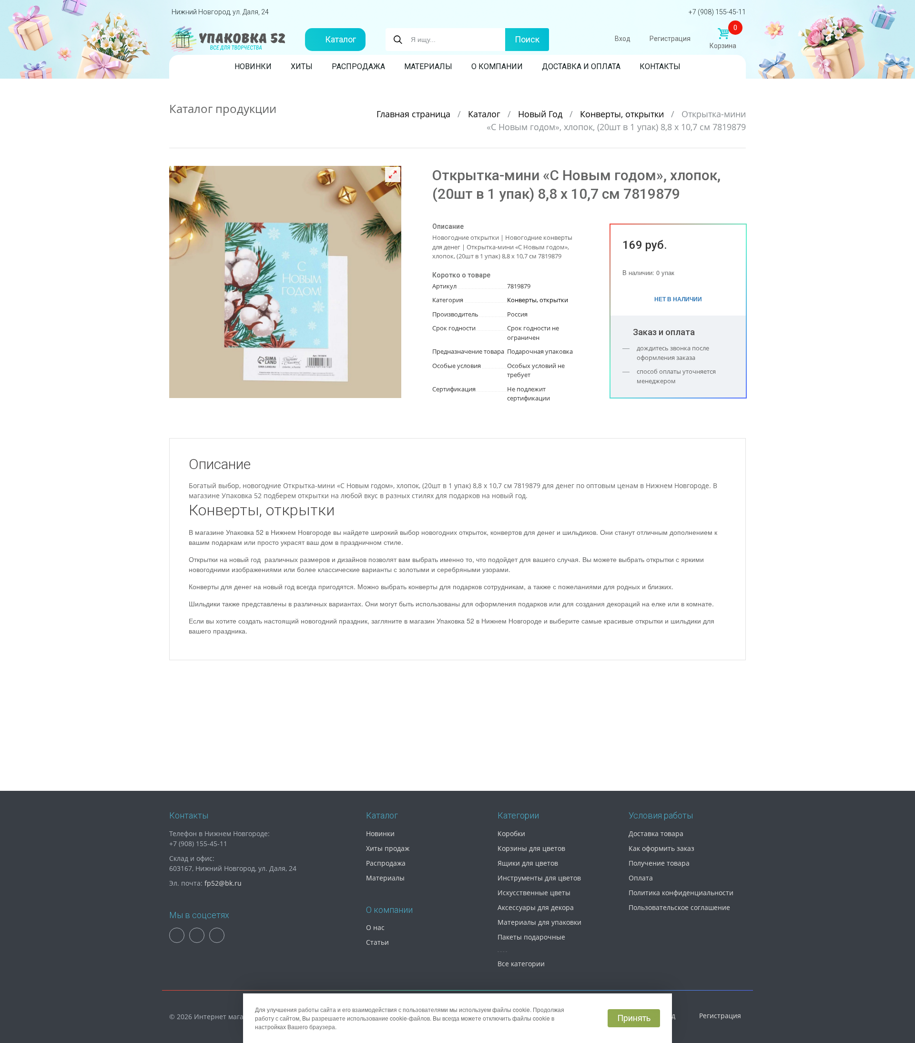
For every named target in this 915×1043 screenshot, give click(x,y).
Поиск (527, 39)
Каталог (340, 39)
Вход (622, 38)
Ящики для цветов (528, 863)
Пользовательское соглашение (679, 907)
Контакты (660, 66)
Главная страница (414, 114)
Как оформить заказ (661, 848)
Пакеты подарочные (531, 936)
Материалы (428, 66)
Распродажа (358, 66)
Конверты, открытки (623, 114)
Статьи (377, 942)
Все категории (521, 963)
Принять (634, 1018)
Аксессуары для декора (536, 907)
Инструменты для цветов (539, 877)
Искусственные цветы (534, 892)
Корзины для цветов (531, 848)
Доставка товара (656, 833)
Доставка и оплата (581, 66)
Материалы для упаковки (539, 922)
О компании (497, 66)
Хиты (302, 66)
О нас (375, 927)
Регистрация (670, 38)
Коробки (511, 833)
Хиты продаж (387, 848)
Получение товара (659, 863)
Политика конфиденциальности (681, 892)
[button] (392, 174)
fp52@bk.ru (223, 883)
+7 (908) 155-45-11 (717, 12)
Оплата (641, 877)
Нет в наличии (678, 299)
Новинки (253, 66)
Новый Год (541, 114)
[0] (723, 34)
